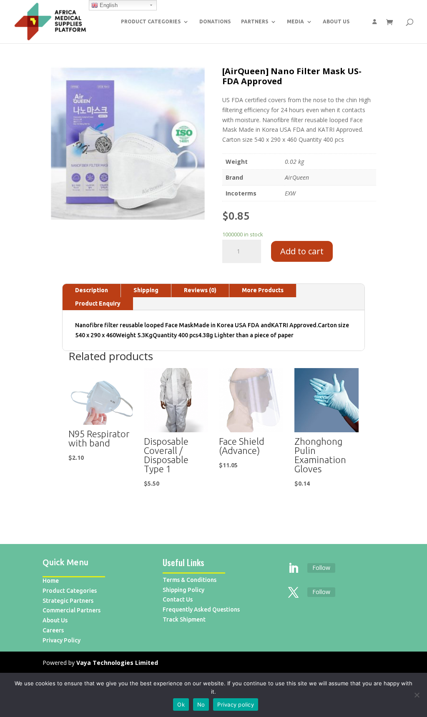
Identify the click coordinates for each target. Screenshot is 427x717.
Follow (321, 568)
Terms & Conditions (189, 580)
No (201, 704)
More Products (263, 290)
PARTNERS (254, 21)
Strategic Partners (68, 600)
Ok (181, 704)
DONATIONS (215, 21)
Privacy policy (235, 704)
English (108, 5)
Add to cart (302, 251)
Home (51, 580)
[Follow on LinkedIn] (293, 568)
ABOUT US (336, 21)
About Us (55, 620)
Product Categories (70, 590)
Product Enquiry (98, 303)
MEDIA (295, 21)
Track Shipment (184, 619)
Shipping (145, 290)
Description (91, 290)
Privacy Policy (61, 640)
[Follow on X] (293, 592)
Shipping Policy (183, 590)
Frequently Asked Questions (201, 609)
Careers (53, 630)
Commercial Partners (71, 610)
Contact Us (178, 599)
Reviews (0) (200, 290)
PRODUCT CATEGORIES (151, 21)
